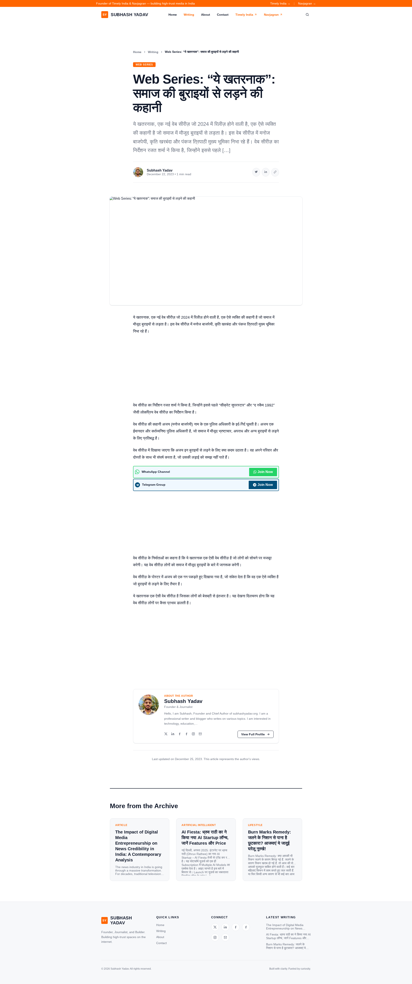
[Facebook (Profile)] (186, 734)
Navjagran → (307, 3)
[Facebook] (179, 734)
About (205, 14)
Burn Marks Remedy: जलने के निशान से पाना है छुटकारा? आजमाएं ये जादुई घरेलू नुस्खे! (286, 946)
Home (172, 14)
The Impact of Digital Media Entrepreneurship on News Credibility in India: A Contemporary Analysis (284, 926)
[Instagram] (193, 734)
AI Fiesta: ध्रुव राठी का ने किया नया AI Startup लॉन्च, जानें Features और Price (288, 936)
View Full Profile (253, 734)
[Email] (200, 734)
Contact (223, 14)
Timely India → (280, 3)
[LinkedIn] (172, 734)
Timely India (244, 14)
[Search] (307, 14)
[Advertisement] (206, 370)
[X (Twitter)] (166, 734)
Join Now (265, 472)
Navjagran (271, 14)
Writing (189, 14)
